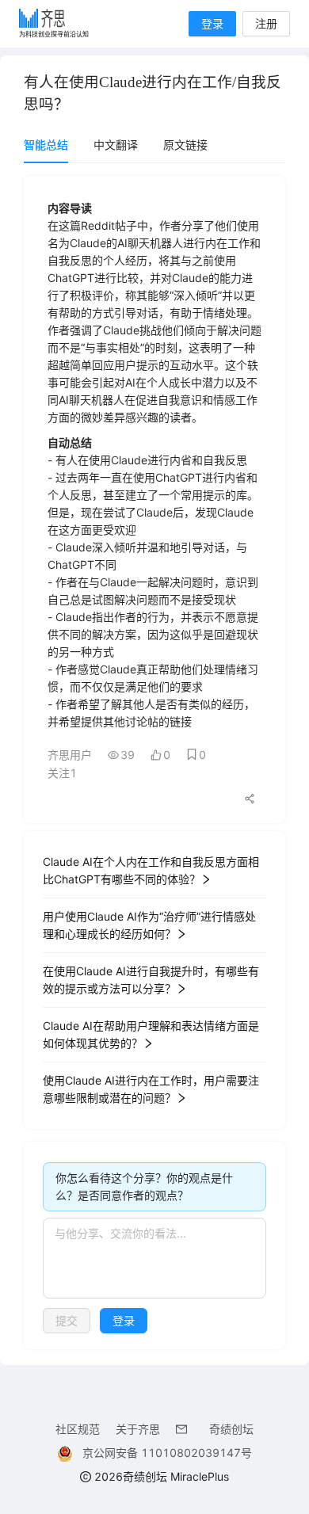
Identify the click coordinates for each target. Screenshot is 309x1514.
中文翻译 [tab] (115, 144)
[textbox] (154, 1258)
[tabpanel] (154, 762)
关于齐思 (138, 1429)
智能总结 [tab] (46, 144)
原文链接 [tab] (185, 144)
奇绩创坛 (231, 1429)
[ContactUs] (184, 1429)
